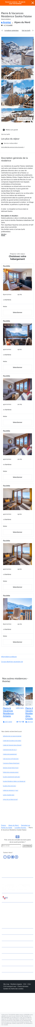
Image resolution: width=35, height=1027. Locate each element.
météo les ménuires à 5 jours (10, 790)
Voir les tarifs (26, 30)
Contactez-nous (7, 906)
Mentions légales (16, 984)
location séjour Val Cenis (9, 786)
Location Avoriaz (20, 828)
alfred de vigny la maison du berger (12, 736)
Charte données (23, 986)
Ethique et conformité (9, 923)
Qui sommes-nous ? (9, 910)
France (3, 825)
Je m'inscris (27, 846)
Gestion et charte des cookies (13, 989)
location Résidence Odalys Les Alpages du (14, 781)
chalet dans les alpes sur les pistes (12, 740)
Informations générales (11, 30)
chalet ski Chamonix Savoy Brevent (12, 745)
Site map (6, 984)
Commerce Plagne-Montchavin (11, 763)
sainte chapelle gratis (8, 795)
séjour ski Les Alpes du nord (10, 799)
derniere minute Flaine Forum (10, 767)
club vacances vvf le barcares (10, 758)
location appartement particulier (11, 777)
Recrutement (6, 914)
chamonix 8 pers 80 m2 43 (10, 749)
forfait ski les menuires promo (10, 772)
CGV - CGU (27, 984)
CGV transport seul (10, 986)
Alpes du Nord (13, 825)
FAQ (3, 918)
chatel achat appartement (10, 754)
